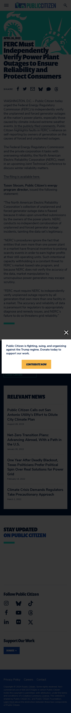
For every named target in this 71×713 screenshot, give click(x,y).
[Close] (66, 332)
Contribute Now (36, 364)
